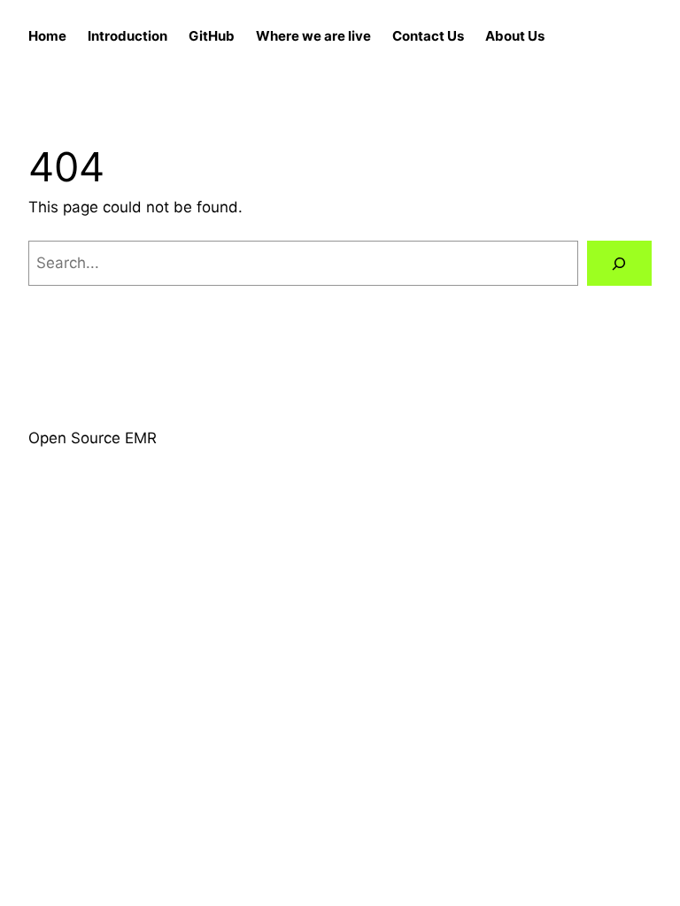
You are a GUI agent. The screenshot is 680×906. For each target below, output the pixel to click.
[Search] (619, 263)
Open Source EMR (92, 438)
